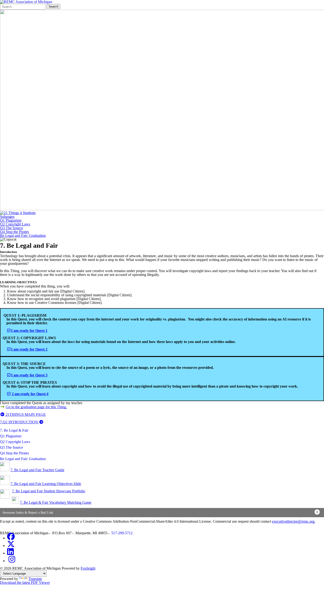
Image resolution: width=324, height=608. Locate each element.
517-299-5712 (122, 533)
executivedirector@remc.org (293, 521)
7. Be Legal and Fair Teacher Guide (37, 470)
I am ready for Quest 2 (29, 349)
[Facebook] (11, 538)
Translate (35, 579)
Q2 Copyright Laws (15, 224)
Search (53, 6)
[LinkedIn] (10, 553)
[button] (162, 512)
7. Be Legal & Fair (14, 430)
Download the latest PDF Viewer (25, 583)
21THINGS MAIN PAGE (25, 414)
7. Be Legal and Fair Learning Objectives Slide (45, 484)
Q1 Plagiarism (10, 220)
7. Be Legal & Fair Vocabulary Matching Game (55, 502)
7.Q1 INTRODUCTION (19, 422)
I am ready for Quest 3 (29, 375)
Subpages (7, 217)
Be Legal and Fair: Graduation (23, 236)
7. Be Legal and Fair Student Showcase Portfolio (48, 491)
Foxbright (88, 568)
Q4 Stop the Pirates (14, 232)
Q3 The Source (11, 228)
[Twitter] (11, 546)
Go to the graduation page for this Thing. (36, 407)
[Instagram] (12, 561)
